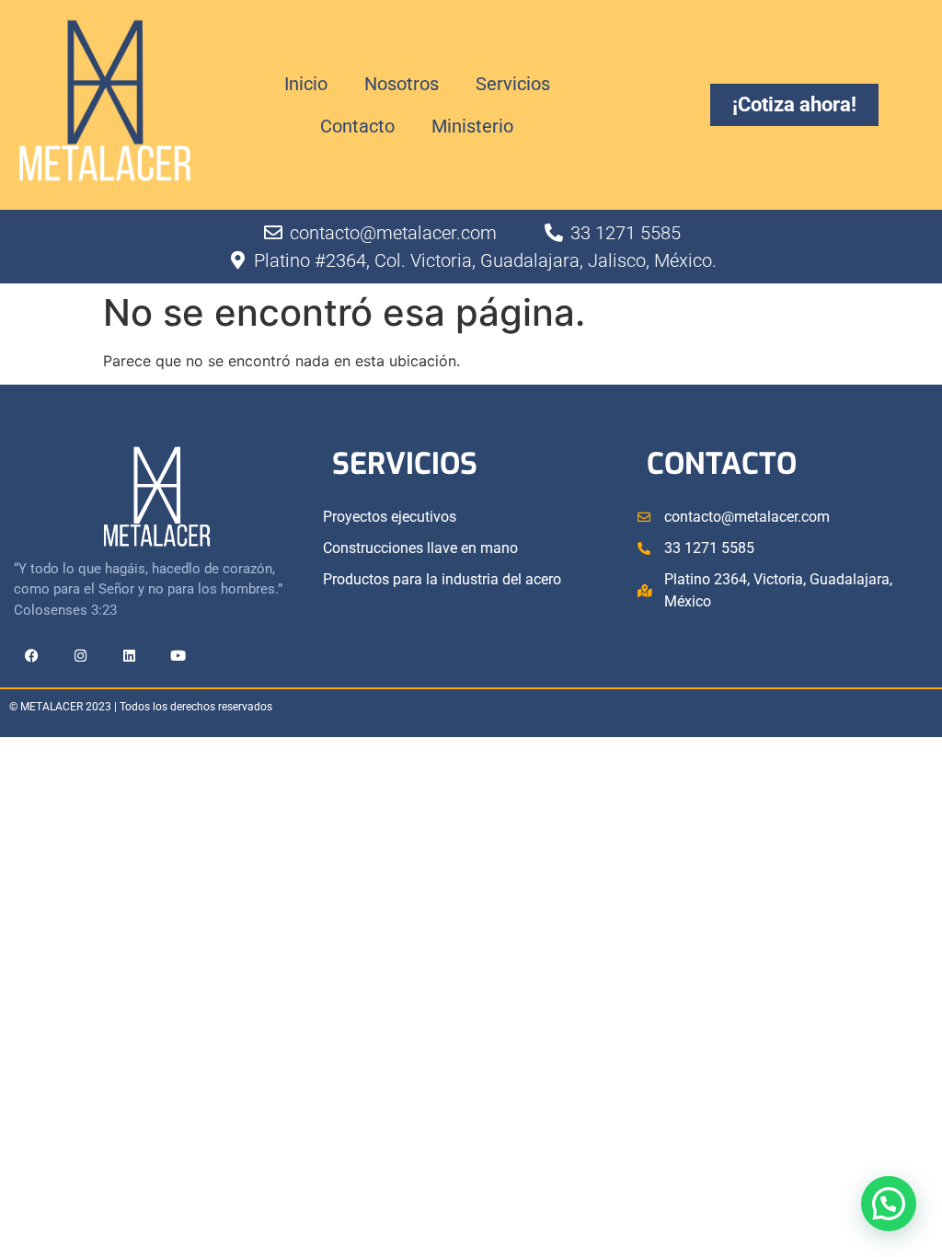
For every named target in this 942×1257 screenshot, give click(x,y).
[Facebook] (31, 656)
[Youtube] (177, 656)
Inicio (305, 84)
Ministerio (472, 126)
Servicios (513, 84)
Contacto (357, 126)
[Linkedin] (129, 656)
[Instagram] (80, 656)
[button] (888, 1203)
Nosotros (401, 84)
